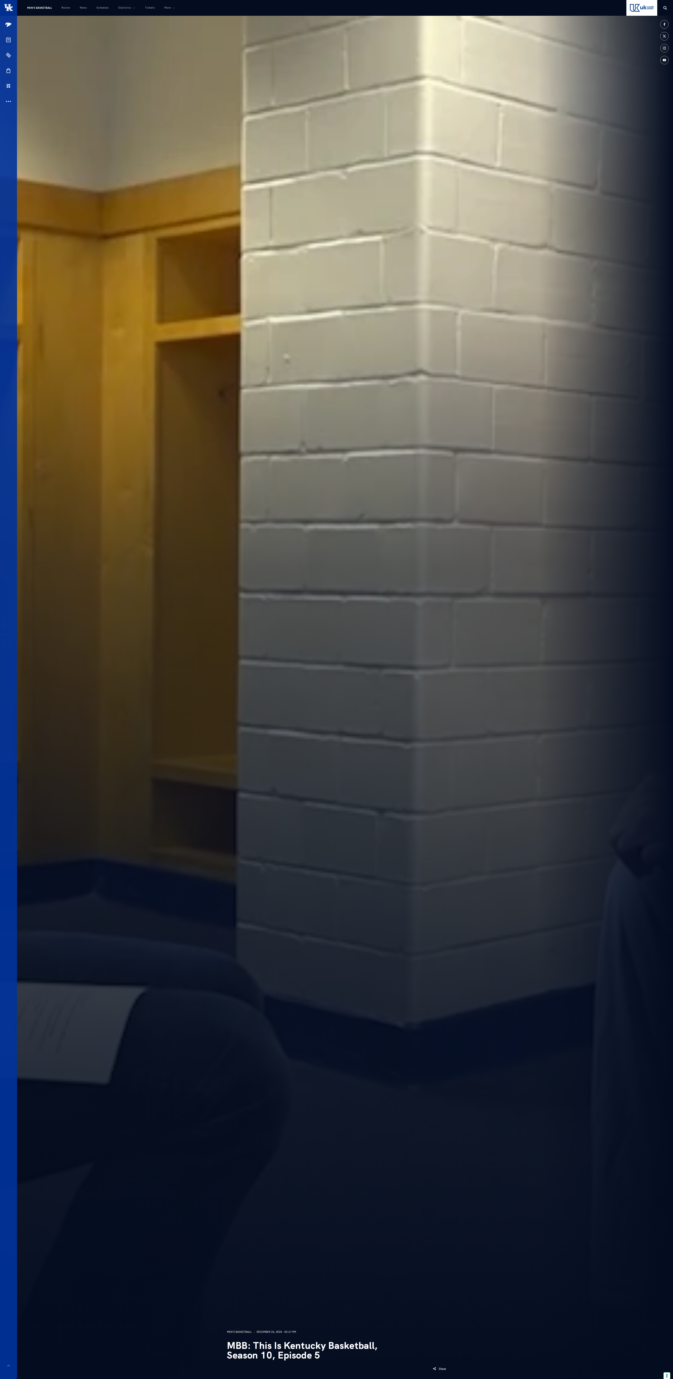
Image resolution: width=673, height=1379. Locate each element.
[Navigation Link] (9, 24)
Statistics (124, 8)
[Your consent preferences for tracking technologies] (667, 1375)
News (83, 8)
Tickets (150, 8)
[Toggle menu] (8, 1365)
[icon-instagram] (664, 48)
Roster (66, 8)
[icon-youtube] (664, 60)
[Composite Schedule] (8, 39)
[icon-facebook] (664, 24)
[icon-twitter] (664, 36)
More (167, 8)
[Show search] (665, 8)
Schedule (102, 8)
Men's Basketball (39, 8)
